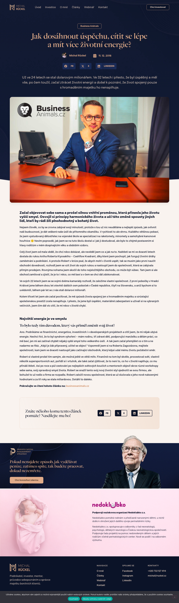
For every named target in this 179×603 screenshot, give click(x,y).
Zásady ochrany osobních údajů (97, 599)
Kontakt (103, 7)
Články (76, 7)
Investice (50, 7)
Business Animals (89, 26)
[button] (69, 66)
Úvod (38, 7)
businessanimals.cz (77, 385)
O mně (64, 7)
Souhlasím (73, 599)
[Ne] (174, 597)
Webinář (89, 7)
